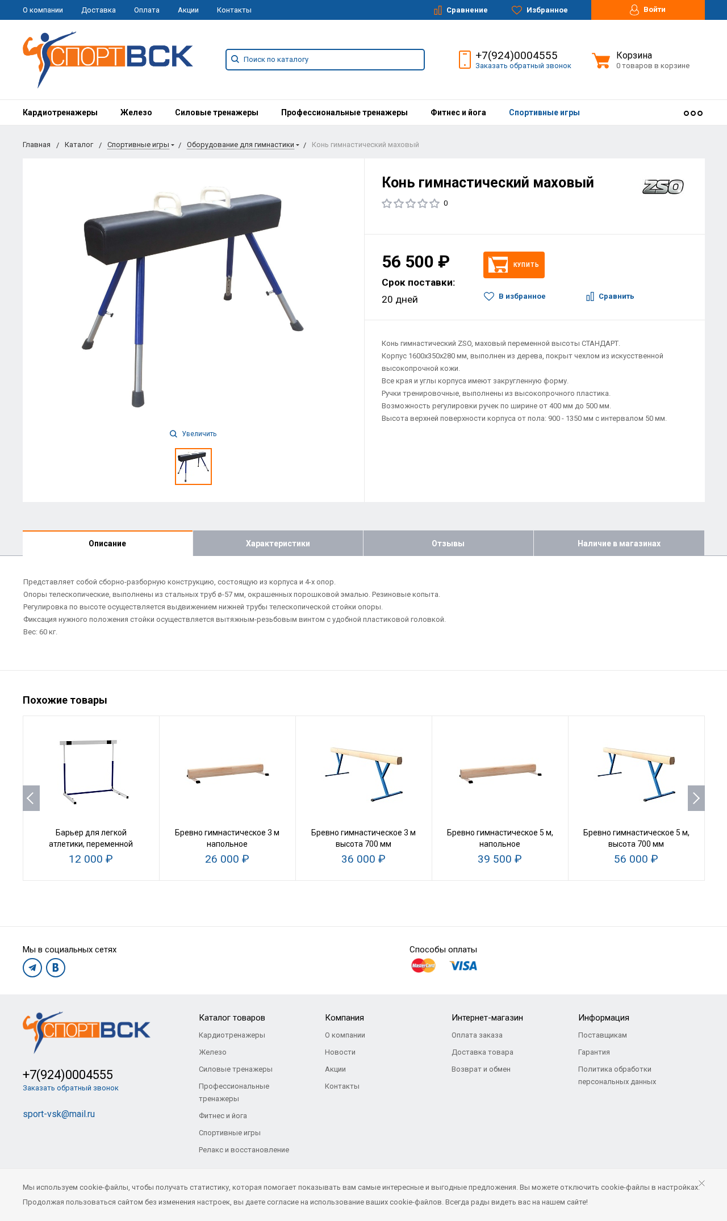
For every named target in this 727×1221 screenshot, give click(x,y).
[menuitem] (60, 112)
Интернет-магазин (487, 1018)
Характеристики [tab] (278, 543)
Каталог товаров (232, 1018)
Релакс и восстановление (244, 1149)
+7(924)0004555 (516, 55)
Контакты (234, 10)
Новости (340, 1052)
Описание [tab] (107, 543)
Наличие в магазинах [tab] (619, 543)
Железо (136, 112)
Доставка (98, 10)
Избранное (546, 10)
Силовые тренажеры (216, 112)
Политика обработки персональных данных (617, 1075)
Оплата (147, 10)
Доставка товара (482, 1052)
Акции (188, 10)
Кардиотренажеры (60, 112)
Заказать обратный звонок (523, 65)
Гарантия (594, 1052)
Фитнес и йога (458, 112)
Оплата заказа (477, 1035)
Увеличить (198, 434)
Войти (654, 9)
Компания (344, 1018)
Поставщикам (602, 1035)
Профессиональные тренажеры (344, 112)
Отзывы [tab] (448, 543)
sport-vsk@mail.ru (59, 1114)
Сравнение (466, 10)
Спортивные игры (544, 112)
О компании (43, 10)
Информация (603, 1018)
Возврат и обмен (481, 1069)
